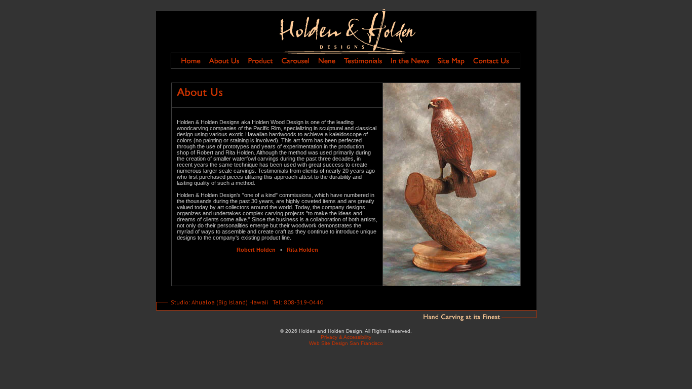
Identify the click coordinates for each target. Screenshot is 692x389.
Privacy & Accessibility (346, 337)
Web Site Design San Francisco (346, 343)
